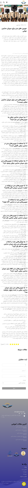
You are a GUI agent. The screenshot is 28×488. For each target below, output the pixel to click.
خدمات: (24, 380)
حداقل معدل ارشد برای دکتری (21, 427)
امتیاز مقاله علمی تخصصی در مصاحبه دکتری (19, 436)
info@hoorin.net (19, 412)
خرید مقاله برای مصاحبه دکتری (21, 439)
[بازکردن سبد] (6, 2)
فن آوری (18, 25)
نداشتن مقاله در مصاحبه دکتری (21, 430)
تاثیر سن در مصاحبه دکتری (22, 433)
